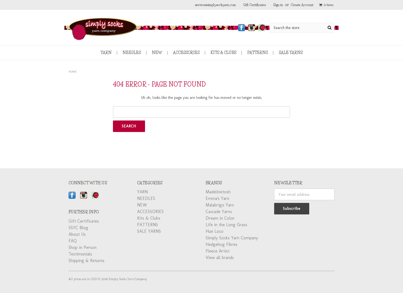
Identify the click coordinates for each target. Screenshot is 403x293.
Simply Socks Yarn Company (232, 237)
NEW (157, 52)
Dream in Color (220, 218)
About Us (77, 234)
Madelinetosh (218, 191)
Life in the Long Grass (226, 224)
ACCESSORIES (186, 52)
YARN (106, 52)
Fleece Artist (217, 251)
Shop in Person (83, 247)
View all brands (220, 257)
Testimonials (80, 254)
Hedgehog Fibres (221, 244)
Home (73, 71)
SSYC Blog (78, 227)
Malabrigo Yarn (220, 205)
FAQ (73, 240)
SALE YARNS (291, 52)
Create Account (302, 5)
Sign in (278, 5)
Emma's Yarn (217, 198)
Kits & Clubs (223, 52)
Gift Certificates (254, 5)
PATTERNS (257, 52)
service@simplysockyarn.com (215, 5)
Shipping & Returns (86, 260)
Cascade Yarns (219, 211)
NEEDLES (132, 52)
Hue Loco (214, 231)
